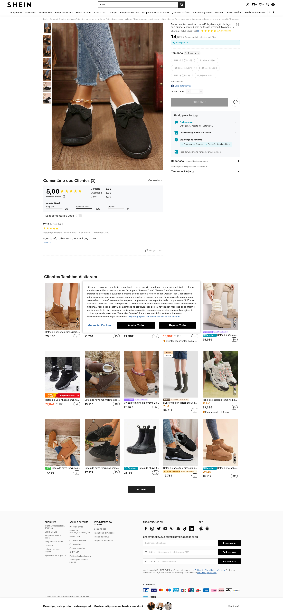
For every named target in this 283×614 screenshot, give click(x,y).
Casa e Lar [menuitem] (99, 12)
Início (45, 19)
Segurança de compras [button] (191, 140)
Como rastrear (75, 544)
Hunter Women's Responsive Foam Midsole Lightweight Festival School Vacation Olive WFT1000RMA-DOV (180, 402)
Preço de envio (76, 527)
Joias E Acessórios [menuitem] (180, 12)
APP (201, 522)
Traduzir (47, 242)
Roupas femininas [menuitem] (64, 12)
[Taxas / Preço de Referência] (183, 37)
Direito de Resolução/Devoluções (79, 531)
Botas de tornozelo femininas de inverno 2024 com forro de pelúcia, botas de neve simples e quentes (220, 468)
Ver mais (141, 489)
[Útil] (147, 251)
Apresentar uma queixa (55, 555)
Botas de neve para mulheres (119, 19)
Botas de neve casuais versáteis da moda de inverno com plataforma (220, 335)
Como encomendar (78, 540)
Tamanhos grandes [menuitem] (202, 12)
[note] (180, 341)
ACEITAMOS (149, 585)
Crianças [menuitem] (112, 12)
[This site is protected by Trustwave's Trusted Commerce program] (145, 596)
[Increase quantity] (201, 91)
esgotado (200, 102)
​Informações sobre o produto (78, 561)
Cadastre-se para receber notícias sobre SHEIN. (170, 537)
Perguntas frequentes (103, 541)
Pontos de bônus (101, 537)
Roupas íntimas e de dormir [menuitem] (155, 12)
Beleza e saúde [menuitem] (233, 12)
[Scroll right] (273, 12)
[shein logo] (19, 4)
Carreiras (49, 546)
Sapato (53, 19)
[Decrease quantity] (188, 91)
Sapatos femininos (67, 19)
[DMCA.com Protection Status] (153, 596)
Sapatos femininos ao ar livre (90, 19)
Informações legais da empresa (55, 527)
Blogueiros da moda (54, 542)
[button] (267, 5)
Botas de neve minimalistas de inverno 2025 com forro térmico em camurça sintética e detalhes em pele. (102, 400)
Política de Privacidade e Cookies (210, 570)
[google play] (207, 530)
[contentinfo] (192, 590)
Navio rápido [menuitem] (45, 12)
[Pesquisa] (181, 4)
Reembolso (74, 536)
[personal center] (248, 5)
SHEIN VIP (74, 552)
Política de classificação (80, 556)
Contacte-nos (100, 529)
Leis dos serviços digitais (52, 550)
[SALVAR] (235, 102)
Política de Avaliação (54, 196)
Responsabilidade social (53, 536)
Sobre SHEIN (51, 532)
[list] (169, 528)
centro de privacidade (207, 572)
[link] (254, 4)
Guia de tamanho (77, 548)
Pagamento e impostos (104, 533)
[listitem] (63, 314)
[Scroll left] (269, 12)
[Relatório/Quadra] (161, 251)
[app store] (201, 530)
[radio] (183, 60)
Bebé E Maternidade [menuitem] (255, 12)
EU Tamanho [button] (190, 53)
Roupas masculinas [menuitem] (129, 12)
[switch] (79, 215)
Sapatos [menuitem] (219, 12)
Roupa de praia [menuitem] (83, 12)
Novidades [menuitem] (30, 12)
